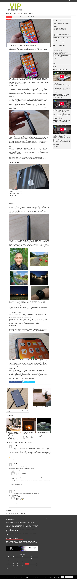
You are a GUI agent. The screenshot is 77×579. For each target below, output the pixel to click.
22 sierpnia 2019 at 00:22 (19, 464)
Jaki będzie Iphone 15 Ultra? (43, 432)
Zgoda (62, 577)
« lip (7, 568)
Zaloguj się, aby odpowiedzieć (14, 459)
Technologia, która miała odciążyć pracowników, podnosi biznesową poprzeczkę (59, 29)
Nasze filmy (55, 146)
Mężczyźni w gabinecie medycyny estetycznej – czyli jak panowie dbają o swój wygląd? (61, 34)
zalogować (12, 513)
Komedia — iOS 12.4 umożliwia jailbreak (42, 406)
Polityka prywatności (43, 518)
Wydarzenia (32, 0)
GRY (21, 0)
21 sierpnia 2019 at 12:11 (19, 491)
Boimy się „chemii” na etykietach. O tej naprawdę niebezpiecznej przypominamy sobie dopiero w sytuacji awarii (61, 39)
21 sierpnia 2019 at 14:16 (21, 498)
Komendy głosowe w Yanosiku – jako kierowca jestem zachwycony (24, 542)
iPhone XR (26, 148)
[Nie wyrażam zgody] (75, 577)
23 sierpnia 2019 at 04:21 (19, 447)
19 (17, 563)
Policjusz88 (55, 55)
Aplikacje (24, 0)
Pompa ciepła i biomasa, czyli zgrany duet (28, 433)
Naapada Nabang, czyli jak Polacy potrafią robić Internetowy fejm (22, 541)
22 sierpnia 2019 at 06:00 (21, 473)
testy (10, 19)
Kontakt (40, 521)
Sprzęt (28, 0)
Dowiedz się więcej (68, 577)
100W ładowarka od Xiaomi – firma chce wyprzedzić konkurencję (24, 543)
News (19, 0)
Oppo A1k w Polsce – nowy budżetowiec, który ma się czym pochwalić (17, 411)
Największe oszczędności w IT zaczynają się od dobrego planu (13, 433)
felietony (36, 0)
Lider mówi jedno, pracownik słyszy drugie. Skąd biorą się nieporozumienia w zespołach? (61, 25)
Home (15, 16)
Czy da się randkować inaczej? (59, 42)
